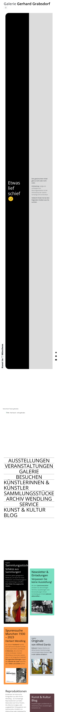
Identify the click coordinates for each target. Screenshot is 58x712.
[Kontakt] (56, 360)
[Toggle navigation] (6, 7)
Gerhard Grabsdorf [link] (27, 3)
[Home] (56, 356)
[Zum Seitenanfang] (56, 352)
